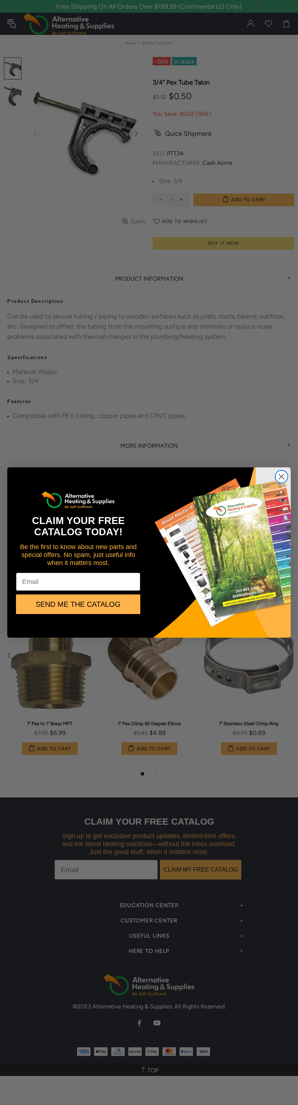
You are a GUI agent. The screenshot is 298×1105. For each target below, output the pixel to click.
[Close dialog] (281, 476)
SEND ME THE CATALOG (78, 604)
